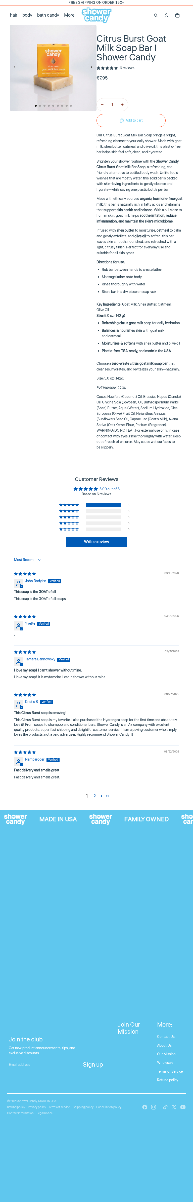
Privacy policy (37, 1107)
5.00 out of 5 (110, 489)
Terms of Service (170, 1071)
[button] (69, 505)
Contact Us (166, 1036)
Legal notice (44, 1113)
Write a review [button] (96, 542)
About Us (164, 1045)
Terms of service (59, 1107)
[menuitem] (69, 15)
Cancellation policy (108, 1107)
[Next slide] (92, 67)
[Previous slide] (14, 67)
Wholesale (165, 1062)
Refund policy (167, 1080)
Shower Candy (27, 1101)
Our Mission (166, 1054)
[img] (25, 574)
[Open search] (155, 15)
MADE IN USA (47, 1101)
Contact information (20, 1113)
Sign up (93, 1064)
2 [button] (95, 796)
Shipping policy (83, 1107)
